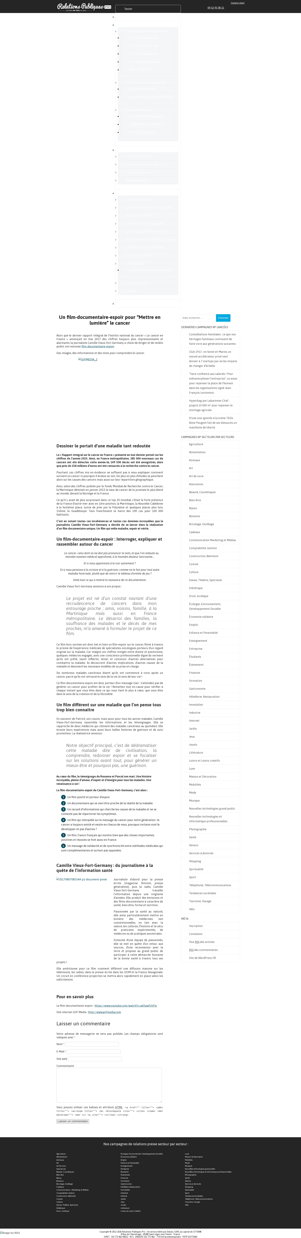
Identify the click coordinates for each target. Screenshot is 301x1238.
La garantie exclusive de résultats (150, 270)
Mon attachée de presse (144, 61)
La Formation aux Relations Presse (151, 97)
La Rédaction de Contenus (145, 124)
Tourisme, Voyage (200, 901)
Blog (127, 303)
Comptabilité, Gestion (203, 548)
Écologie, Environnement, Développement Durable (205, 606)
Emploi (193, 624)
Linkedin (228, 7)
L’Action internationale (143, 53)
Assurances (196, 484)
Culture (193, 572)
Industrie (194, 712)
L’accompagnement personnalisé (148, 231)
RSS (243, 7)
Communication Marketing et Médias (212, 540)
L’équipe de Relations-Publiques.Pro (149, 207)
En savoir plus (133, 193)
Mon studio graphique (143, 132)
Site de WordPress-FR (202, 958)
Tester (128, 8)
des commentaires (203, 950)
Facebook (232, 7)
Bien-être (195, 500)
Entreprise (195, 648)
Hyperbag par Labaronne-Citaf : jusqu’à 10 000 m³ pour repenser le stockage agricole (211, 405)
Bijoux (193, 508)
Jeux (192, 736)
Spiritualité (196, 869)
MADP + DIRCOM (139, 69)
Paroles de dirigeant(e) (143, 37)
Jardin (193, 728)
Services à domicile (201, 853)
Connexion (195, 934)
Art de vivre (196, 476)
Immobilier (196, 704)
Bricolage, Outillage (201, 524)
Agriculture (196, 444)
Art (191, 468)
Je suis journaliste (138, 282)
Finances (194, 672)
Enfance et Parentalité (203, 632)
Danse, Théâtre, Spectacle (205, 580)
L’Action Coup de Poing (143, 45)
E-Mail (61, 1051)
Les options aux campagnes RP (146, 82)
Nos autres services (139, 109)
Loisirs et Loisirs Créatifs (130, 1211)
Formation (195, 680)
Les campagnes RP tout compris (147, 31)
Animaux (194, 460)
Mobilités (195, 784)
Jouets (193, 744)
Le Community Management (147, 116)
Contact (132, 290)
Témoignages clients (140, 172)
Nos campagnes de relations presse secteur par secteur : (145, 1144)
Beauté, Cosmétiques (202, 492)
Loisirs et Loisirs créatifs (204, 760)
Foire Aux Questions (139, 255)
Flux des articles (202, 942)
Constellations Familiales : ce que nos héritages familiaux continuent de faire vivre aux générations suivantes (212, 339)
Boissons (194, 516)
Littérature (196, 752)
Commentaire (65, 1066)
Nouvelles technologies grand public (212, 808)
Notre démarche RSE (140, 215)
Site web (61, 1058)
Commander (132, 16)
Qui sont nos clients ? (140, 156)
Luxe (192, 768)
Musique (194, 800)
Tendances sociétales (202, 893)
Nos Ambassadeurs (139, 180)
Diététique (196, 588)
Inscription (196, 926)
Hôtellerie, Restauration (204, 696)
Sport (192, 877)
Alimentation (197, 452)
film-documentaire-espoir (98, 346)
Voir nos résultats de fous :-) (144, 164)
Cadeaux (194, 532)
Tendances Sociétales (194, 1196)
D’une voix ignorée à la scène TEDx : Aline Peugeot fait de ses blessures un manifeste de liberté (213, 422)
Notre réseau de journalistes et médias (151, 239)
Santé (192, 837)
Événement (196, 664)
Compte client (238, 3)
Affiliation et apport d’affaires (145, 247)
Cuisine (193, 564)
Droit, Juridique (198, 596)
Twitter (236, 7)
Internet (194, 720)
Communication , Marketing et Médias (72, 1190)
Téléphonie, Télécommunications (210, 885)
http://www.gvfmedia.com (104, 1012)
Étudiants (195, 656)
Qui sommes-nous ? (139, 199)
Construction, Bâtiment (203, 556)
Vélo (192, 909)
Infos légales (135, 263)
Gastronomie (197, 688)
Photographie (197, 829)
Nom (60, 1044)
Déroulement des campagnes (145, 223)
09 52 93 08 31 (216, 7)
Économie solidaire (201, 616)
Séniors (193, 845)
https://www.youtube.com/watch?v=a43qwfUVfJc (126, 1005)
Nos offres (130, 24)
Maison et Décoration (202, 776)
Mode (192, 792)
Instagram (239, 7)
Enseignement (198, 640)
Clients (128, 150)
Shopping (195, 861)
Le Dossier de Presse (142, 89)
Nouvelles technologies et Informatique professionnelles (208, 819)
